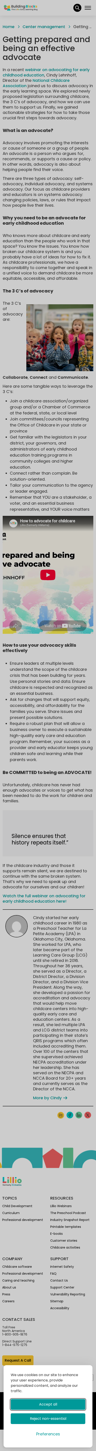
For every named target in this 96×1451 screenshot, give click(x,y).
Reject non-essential (48, 1418)
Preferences (48, 1434)
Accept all (48, 1404)
